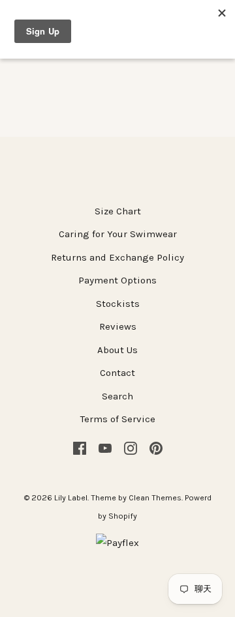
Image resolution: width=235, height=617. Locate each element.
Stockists (118, 303)
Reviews (117, 326)
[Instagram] (130, 447)
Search (117, 396)
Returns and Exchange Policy (117, 257)
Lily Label (70, 497)
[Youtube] (105, 447)
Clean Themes (155, 497)
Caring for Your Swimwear (118, 234)
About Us (117, 350)
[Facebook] (79, 447)
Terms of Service (117, 419)
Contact (117, 373)
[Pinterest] (156, 447)
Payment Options (117, 280)
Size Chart (118, 211)
